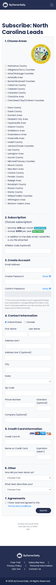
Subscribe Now (36, 562)
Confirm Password (14, 288)
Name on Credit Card (16, 448)
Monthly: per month (27, 228)
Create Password (14, 276)
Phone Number (13, 399)
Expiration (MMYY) (42, 450)
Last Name (34, 328)
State (8, 376)
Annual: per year (25, 231)
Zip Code (9, 387)
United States (14, 322)
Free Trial (15, 562)
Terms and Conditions (19, 506)
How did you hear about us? (19, 472)
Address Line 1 (12, 340)
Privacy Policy (14, 565)
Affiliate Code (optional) (18, 245)
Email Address (12, 264)
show (46, 276)
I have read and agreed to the (24, 504)
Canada (30, 322)
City (7, 364)
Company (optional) (16, 414)
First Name (10, 328)
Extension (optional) (42, 401)
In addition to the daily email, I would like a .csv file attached (29, 238)
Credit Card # (12, 436)
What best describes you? (19, 484)
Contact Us (35, 569)
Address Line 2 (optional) (18, 352)
